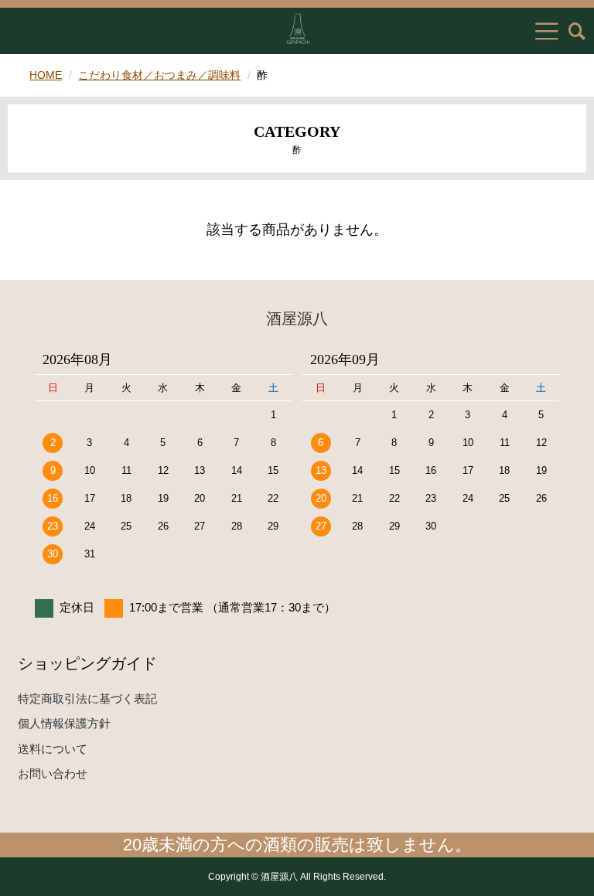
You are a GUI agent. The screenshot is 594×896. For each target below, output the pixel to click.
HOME (45, 75)
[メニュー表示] (546, 31)
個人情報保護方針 (64, 723)
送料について (52, 748)
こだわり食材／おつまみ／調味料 (159, 75)
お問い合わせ (52, 773)
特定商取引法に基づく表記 (87, 698)
